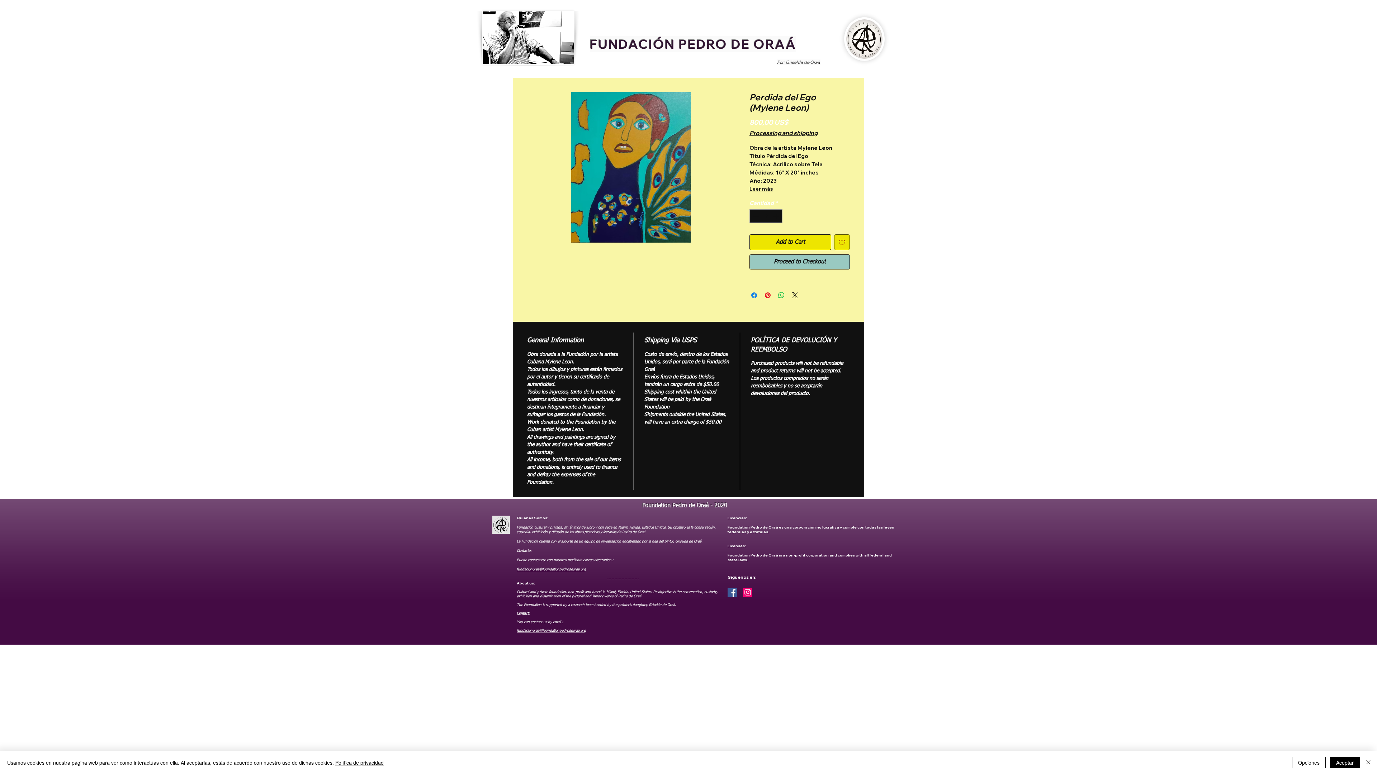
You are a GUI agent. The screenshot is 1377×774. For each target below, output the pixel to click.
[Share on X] (795, 295)
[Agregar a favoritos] (842, 242)
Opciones (1309, 762)
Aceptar (1345, 762)
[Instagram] (747, 592)
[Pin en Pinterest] (767, 295)
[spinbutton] (766, 216)
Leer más (761, 189)
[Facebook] (732, 592)
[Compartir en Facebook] (754, 295)
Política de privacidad (359, 762)
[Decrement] (755, 216)
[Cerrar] (1368, 762)
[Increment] (777, 216)
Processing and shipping (783, 133)
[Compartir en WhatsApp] (781, 295)
